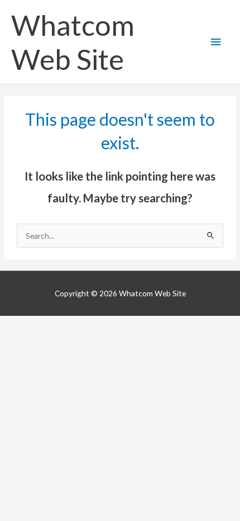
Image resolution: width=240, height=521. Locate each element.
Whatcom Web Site (73, 42)
